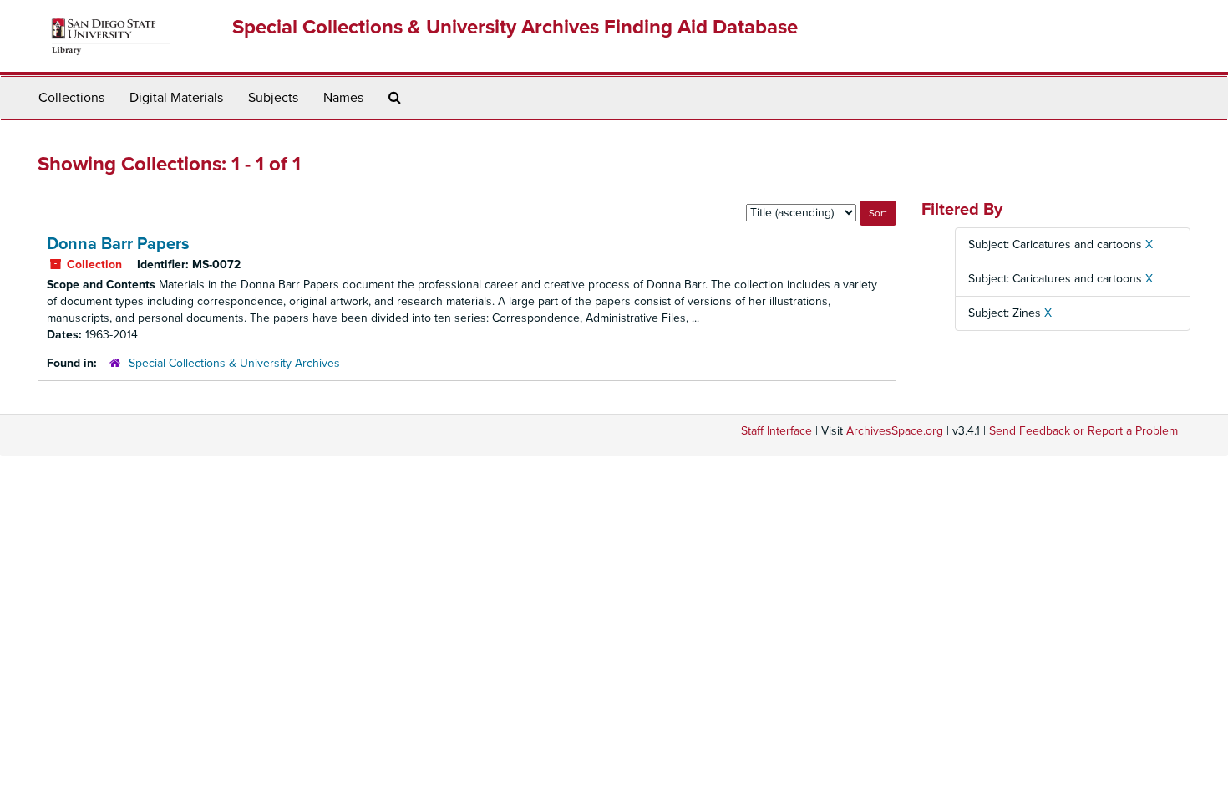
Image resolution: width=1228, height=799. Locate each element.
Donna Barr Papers (118, 244)
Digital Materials (176, 97)
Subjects (273, 97)
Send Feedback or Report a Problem (1083, 431)
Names (343, 97)
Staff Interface (776, 431)
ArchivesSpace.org (894, 431)
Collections (71, 97)
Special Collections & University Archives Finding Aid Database (515, 27)
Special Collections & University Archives (234, 363)
